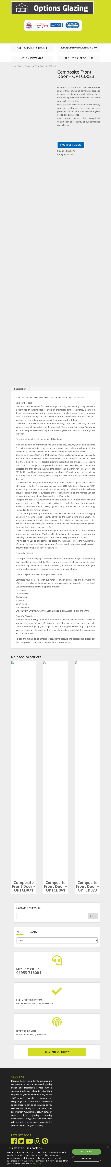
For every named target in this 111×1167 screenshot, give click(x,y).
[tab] (20, 388)
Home (13, 66)
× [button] (108, 1147)
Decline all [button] (86, 1158)
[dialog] (55, 1155)
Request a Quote (71, 144)
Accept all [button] (86, 1152)
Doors (20, 66)
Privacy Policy (35, 1164)
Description (20, 388)
